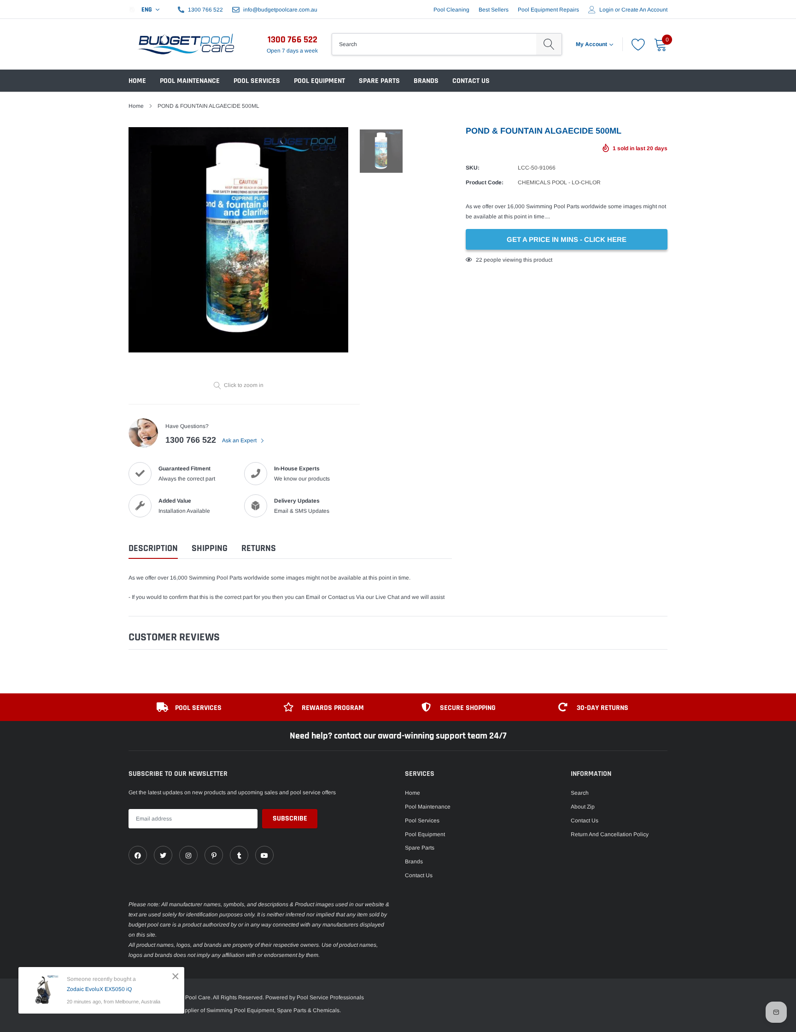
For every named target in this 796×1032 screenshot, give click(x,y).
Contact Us (471, 81)
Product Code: (484, 182)
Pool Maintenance (190, 81)
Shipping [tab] (210, 548)
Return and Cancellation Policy (610, 834)
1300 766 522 (205, 9)
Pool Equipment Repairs (548, 9)
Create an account (644, 9)
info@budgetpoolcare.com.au (280, 9)
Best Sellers (494, 9)
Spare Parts (379, 81)
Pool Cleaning (451, 9)
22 (479, 260)
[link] (138, 855)
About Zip (583, 806)
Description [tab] (153, 548)
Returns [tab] (258, 548)
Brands (426, 81)
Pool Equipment (319, 81)
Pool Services (257, 81)
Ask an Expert (240, 440)
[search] (549, 44)
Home (137, 81)
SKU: (473, 167)
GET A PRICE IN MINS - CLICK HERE (566, 239)
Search (580, 793)
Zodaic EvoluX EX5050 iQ (99, 989)
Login (606, 9)
